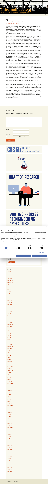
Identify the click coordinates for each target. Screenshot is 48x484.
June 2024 (9, 293)
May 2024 (9, 295)
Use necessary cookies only (23, 255)
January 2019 (9, 403)
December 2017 (10, 427)
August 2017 (9, 434)
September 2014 (10, 476)
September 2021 (10, 352)
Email (7, 132)
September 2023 (10, 309)
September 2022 (10, 330)
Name (7, 129)
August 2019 (9, 390)
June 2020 (9, 372)
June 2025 (9, 287)
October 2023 (9, 308)
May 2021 (9, 355)
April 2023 (9, 317)
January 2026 (9, 278)
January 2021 (9, 363)
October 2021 (9, 350)
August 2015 (9, 456)
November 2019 (10, 385)
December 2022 (10, 324)
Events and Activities (16, 15)
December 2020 (10, 364)
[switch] (18, 248)
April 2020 (9, 375)
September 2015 (10, 454)
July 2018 (9, 414)
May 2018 (9, 418)
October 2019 (9, 386)
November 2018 (10, 407)
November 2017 (10, 429)
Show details (41, 252)
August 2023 (9, 311)
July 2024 (9, 291)
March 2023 (9, 319)
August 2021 (9, 353)
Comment (8, 115)
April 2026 (9, 276)
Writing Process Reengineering (28, 15)
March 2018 (9, 421)
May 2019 (9, 396)
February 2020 (9, 379)
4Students (8, 15)
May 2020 (9, 374)
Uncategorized (16, 23)
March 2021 (9, 359)
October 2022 (9, 328)
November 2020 (10, 366)
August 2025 (9, 284)
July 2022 (9, 333)
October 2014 (9, 475)
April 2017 (9, 441)
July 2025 (9, 285)
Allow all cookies (39, 255)
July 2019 (9, 392)
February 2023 (9, 320)
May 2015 (9, 462)
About (2, 15)
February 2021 (9, 361)
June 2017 (9, 438)
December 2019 (10, 383)
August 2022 (9, 331)
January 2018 (9, 425)
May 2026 (9, 274)
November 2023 (10, 306)
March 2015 (9, 465)
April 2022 (9, 339)
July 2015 (9, 458)
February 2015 (9, 467)
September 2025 (10, 282)
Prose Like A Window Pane (13, 104)
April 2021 (9, 357)
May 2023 (9, 315)
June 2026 (9, 273)
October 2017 (9, 430)
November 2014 (10, 473)
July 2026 (9, 271)
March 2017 (9, 443)
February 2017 (9, 445)
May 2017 (9, 440)
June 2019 (9, 394)
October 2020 (9, 368)
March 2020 (9, 377)
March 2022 (9, 341)
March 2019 (9, 399)
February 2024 (9, 300)
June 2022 (9, 335)
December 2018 (10, 405)
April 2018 (9, 419)
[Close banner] (46, 226)
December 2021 (10, 346)
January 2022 (9, 344)
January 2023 (9, 322)
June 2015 (9, 460)
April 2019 (9, 397)
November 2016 (10, 451)
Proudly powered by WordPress (12, 481)
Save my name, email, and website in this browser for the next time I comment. (23, 136)
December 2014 (10, 471)
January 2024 (9, 302)
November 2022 (10, 326)
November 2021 (10, 348)
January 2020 (9, 381)
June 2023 (9, 313)
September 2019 (10, 388)
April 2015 (9, 464)
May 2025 (9, 289)
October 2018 (9, 408)
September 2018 (10, 410)
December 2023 (10, 304)
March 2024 (9, 298)
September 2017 (10, 432)
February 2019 (9, 401)
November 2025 (10, 280)
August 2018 (9, 412)
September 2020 (10, 370)
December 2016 (10, 449)
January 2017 (9, 447)
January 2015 (9, 469)
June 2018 (9, 416)
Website (8, 134)
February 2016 (9, 453)
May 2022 (9, 337)
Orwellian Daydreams (36, 104)
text (10, 259)
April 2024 (9, 297)
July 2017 (9, 436)
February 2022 (9, 342)
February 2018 (9, 423)
